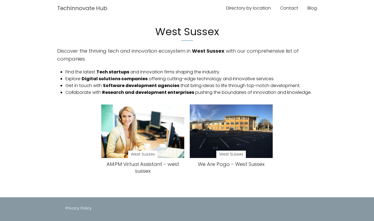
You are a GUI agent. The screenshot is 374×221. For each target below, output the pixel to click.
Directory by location (248, 8)
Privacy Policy (78, 208)
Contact (289, 8)
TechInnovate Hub (82, 8)
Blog (312, 8)
